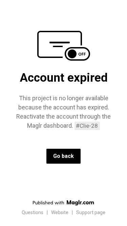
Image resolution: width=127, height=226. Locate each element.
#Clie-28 (87, 125)
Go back (63, 156)
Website (59, 212)
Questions (32, 212)
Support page (90, 212)
